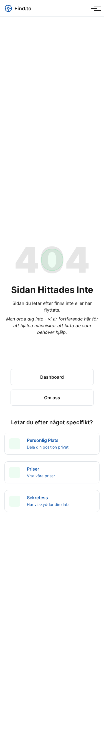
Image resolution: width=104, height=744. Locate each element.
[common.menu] (94, 8)
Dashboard (52, 377)
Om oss (52, 397)
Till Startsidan (52, 356)
